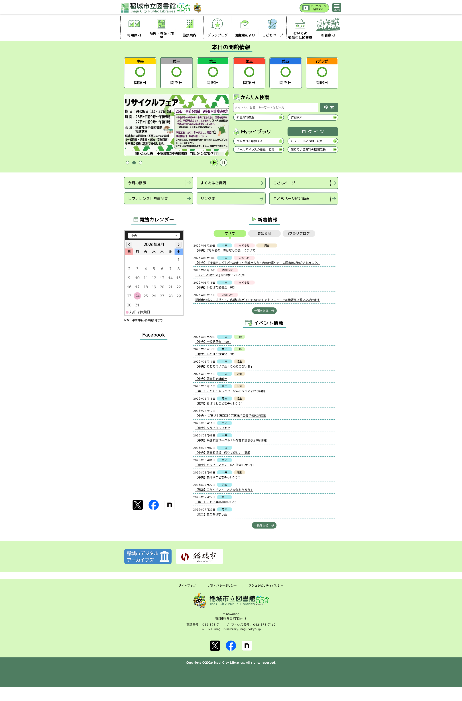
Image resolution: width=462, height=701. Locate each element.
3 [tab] (140, 163)
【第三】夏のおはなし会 (211, 514)
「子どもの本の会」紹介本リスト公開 (220, 275)
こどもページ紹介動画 (291, 198)
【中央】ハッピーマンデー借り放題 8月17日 (224, 465)
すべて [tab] (230, 233)
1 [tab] (127, 163)
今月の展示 (137, 182)
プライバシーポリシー (222, 586)
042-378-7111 (213, 625)
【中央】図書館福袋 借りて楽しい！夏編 (222, 452)
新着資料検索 (245, 117)
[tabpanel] (264, 273)
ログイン (314, 132)
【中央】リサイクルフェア (212, 428)
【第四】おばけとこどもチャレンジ (218, 403)
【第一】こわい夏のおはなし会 (215, 502)
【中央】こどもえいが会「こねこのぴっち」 (224, 366)
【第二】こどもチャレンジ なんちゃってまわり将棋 (230, 391)
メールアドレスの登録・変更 (255, 149)
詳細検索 (296, 117)
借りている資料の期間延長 (308, 149)
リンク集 (207, 198)
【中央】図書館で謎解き (211, 379)
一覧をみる (261, 311)
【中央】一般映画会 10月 (213, 342)
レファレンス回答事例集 (148, 198)
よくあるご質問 (213, 182)
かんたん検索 (255, 97)
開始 (214, 162)
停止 (223, 162)
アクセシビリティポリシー (266, 586)
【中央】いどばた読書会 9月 (215, 287)
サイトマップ (187, 585)
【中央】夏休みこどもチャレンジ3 (217, 477)
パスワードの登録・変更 (307, 141)
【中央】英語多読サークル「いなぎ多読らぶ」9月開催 (230, 440)
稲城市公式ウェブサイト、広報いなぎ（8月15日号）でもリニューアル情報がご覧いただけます (257, 300)
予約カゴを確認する (249, 141)
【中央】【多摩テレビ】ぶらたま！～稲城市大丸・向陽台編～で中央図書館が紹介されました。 (257, 263)
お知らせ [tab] (264, 233)
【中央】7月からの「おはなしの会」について (225, 250)
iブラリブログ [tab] (299, 233)
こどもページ (284, 182)
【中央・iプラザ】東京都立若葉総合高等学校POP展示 (230, 415)
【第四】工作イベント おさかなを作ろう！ (224, 489)
